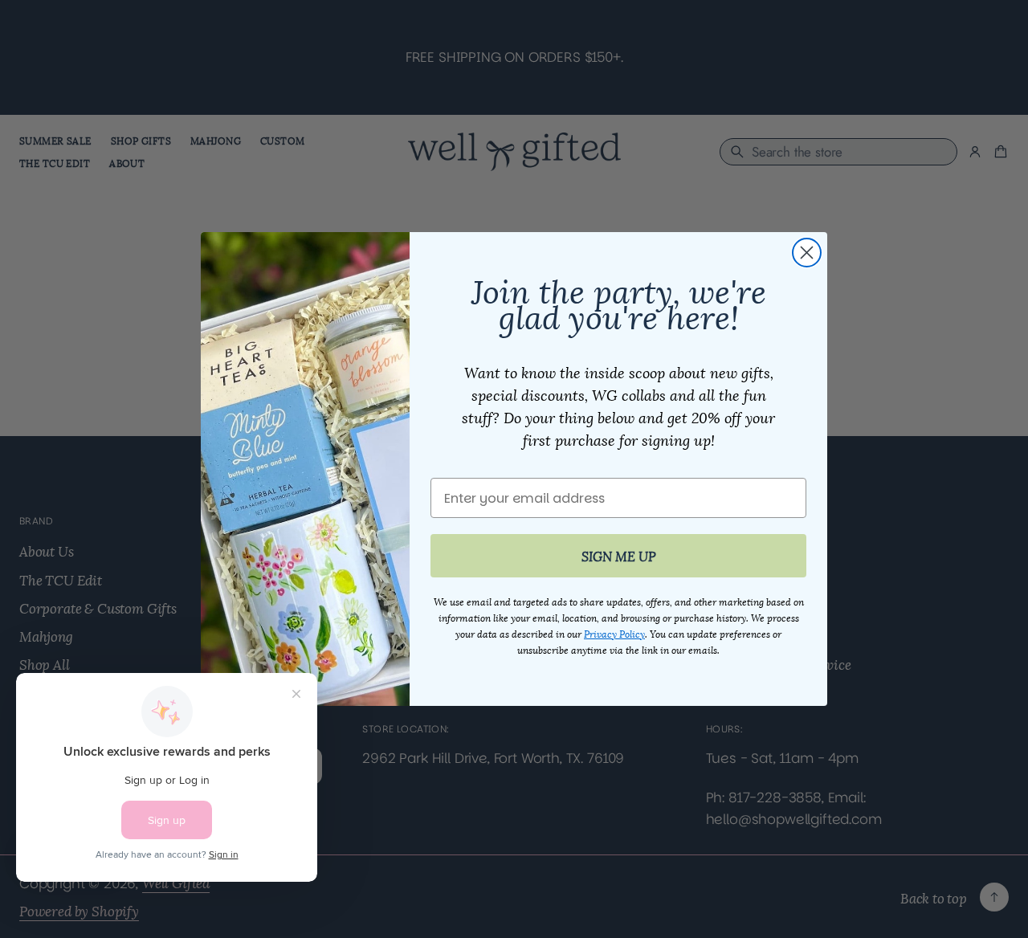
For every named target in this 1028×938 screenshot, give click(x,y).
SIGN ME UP (618, 555)
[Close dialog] (807, 253)
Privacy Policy (614, 633)
